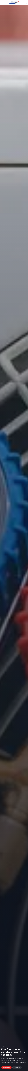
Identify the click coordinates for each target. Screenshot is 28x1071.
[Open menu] (25, 2)
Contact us (17, 1067)
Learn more (6, 1067)
